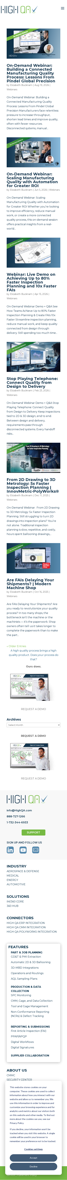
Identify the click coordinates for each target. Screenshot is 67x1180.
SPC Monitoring (21, 995)
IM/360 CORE (15, 901)
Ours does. (33, 666)
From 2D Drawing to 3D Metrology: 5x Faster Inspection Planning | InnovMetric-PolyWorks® (33, 485)
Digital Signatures (22, 1047)
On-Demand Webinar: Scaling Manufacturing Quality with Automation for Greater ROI (32, 180)
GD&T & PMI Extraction (26, 956)
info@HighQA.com (19, 810)
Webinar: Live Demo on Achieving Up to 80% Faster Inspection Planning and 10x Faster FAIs (32, 282)
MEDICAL (13, 875)
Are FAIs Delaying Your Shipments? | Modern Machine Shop (30, 584)
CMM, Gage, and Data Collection (32, 1000)
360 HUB (12, 905)
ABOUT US (17, 1070)
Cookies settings (33, 1149)
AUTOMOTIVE (16, 884)
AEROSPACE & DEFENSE (23, 871)
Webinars (12, 89)
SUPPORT (33, 832)
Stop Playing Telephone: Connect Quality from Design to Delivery (32, 382)
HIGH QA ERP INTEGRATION (26, 923)
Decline (33, 1166)
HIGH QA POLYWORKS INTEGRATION (32, 931)
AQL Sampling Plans (24, 978)
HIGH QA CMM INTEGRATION (26, 927)
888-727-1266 (16, 816)
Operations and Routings (27, 973)
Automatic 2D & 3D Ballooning (31, 962)
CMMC (11, 1075)
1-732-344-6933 (17, 822)
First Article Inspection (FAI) (28, 1030)
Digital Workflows (22, 1042)
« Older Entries (16, 646)
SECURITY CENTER (19, 1079)
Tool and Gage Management (29, 1006)
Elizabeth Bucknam (21, 85)
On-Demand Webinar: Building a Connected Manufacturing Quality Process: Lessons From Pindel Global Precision (31, 73)
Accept (33, 1157)
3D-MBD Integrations (25, 967)
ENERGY (12, 880)
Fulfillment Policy (27, 1175)
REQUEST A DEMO (33, 709)
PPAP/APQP (19, 1036)
